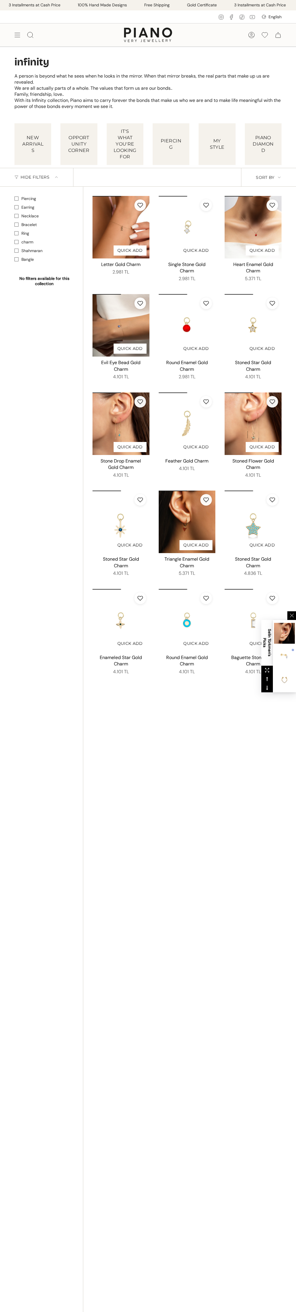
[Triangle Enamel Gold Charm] (187, 522)
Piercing (28, 198)
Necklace (30, 216)
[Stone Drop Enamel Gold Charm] (120, 423)
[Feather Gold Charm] (187, 423)
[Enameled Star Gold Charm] (120, 620)
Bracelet (29, 224)
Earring (27, 207)
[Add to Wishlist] (140, 205)
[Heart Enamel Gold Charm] (253, 227)
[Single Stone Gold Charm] (187, 227)
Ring (25, 233)
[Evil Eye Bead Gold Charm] (120, 325)
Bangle (27, 259)
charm (27, 242)
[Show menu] (17, 34)
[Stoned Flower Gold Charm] (253, 423)
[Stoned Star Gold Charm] (253, 325)
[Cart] (278, 34)
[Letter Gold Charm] (120, 227)
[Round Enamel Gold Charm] (187, 325)
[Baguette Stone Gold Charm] (253, 620)
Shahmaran (31, 250)
